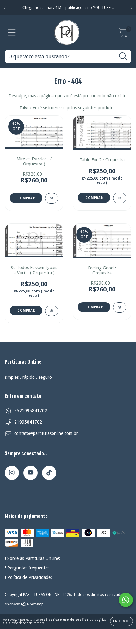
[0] (123, 34)
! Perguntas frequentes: (28, 567)
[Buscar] (123, 56)
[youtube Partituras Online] (30, 473)
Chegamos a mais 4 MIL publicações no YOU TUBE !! (68, 7)
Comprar (94, 197)
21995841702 (28, 421)
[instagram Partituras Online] (12, 473)
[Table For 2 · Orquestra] (119, 198)
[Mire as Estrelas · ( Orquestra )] (51, 198)
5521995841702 (30, 410)
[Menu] (12, 32)
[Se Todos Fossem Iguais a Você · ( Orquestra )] (51, 311)
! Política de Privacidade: (28, 577)
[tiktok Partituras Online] (49, 473)
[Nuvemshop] (24, 605)
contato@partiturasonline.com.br (46, 433)
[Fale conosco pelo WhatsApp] (126, 600)
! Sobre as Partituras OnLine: (32, 558)
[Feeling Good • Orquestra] (119, 307)
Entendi (121, 621)
